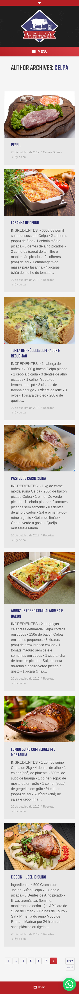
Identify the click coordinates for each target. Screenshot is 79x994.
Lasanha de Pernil (25, 223)
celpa (61, 68)
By (20, 157)
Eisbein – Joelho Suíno (28, 877)
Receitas (48, 279)
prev (70, 960)
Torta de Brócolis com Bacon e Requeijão (35, 353)
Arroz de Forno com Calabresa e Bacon (37, 613)
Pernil (16, 145)
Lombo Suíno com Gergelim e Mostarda (33, 752)
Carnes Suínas (52, 152)
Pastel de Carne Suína (28, 478)
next (70, 967)
